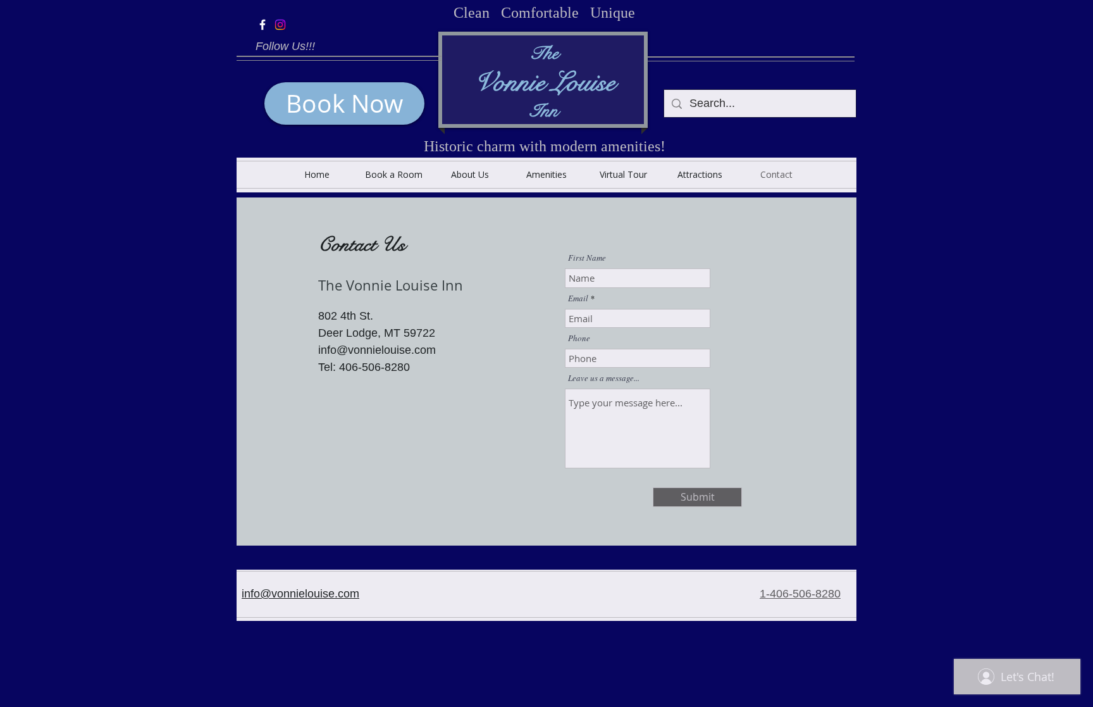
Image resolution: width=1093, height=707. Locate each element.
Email (578, 298)
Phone (579, 338)
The (544, 53)
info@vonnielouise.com (300, 593)
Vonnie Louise (544, 82)
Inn (544, 111)
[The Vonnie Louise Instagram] (280, 25)
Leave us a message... (603, 378)
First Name (587, 258)
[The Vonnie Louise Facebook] (262, 25)
